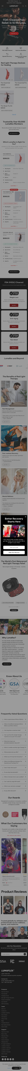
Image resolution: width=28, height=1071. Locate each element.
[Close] (25, 516)
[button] (20, 1068)
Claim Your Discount (14, 552)
